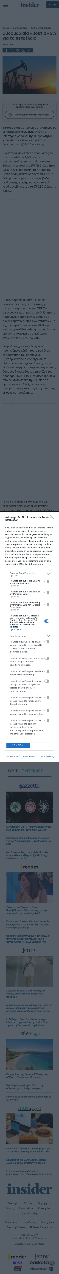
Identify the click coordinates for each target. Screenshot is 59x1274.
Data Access (29, 756)
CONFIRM (18, 745)
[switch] (46, 581)
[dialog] (29, 637)
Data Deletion (11, 756)
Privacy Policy (47, 756)
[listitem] (29, 574)
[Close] (53, 518)
